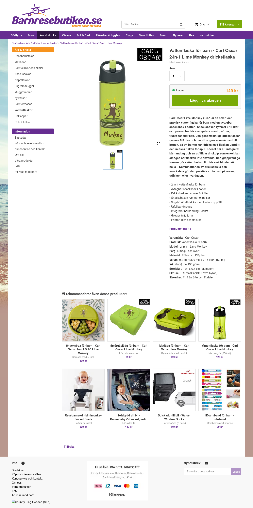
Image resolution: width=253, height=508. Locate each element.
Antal (172, 68)
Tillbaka (69, 446)
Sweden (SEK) (41, 502)
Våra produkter (24, 160)
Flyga (129, 35)
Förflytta (16, 35)
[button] (113, 159)
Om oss (19, 155)
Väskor (66, 35)
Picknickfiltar (22, 122)
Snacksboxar (23, 74)
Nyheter (178, 35)
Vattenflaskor (50, 43)
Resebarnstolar (24, 56)
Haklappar (21, 116)
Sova (31, 35)
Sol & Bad (83, 35)
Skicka (236, 471)
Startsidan (18, 43)
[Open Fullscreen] (158, 143)
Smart (163, 35)
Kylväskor (20, 98)
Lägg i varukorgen (205, 100)
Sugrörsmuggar (24, 86)
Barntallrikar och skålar (29, 68)
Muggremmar (23, 92)
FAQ (17, 166)
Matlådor (20, 62)
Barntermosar (23, 104)
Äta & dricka (48, 35)
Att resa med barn (26, 172)
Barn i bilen (146, 35)
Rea (191, 35)
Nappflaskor (22, 80)
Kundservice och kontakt (30, 149)
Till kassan (228, 24)
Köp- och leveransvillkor (29, 143)
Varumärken (207, 35)
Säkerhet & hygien (107, 35)
